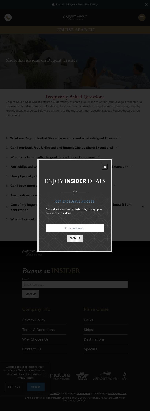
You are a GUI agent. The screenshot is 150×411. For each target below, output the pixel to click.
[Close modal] (105, 167)
